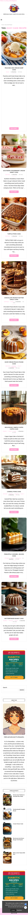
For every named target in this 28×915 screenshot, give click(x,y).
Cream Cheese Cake (18, 823)
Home (2, 24)
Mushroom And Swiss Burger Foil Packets (18, 839)
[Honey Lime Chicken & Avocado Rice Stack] (7, 800)
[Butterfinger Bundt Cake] (14, 599)
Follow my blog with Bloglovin (8, 0)
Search (5, 687)
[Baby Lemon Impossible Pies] (7, 858)
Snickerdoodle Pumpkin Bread (19, 810)
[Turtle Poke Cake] (14, 214)
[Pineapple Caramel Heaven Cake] (14, 534)
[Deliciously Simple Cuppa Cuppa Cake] (14, 408)
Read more (13, 128)
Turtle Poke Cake (14, 234)
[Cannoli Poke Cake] (14, 472)
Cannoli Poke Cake (14, 491)
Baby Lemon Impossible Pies (19, 853)
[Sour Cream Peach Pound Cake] (14, 342)
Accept (13, 910)
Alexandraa (14, 71)
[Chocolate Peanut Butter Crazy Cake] (14, 278)
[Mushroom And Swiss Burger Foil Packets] (7, 843)
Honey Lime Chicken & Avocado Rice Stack (18, 795)
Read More (19, 910)
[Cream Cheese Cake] (7, 829)
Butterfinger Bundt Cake (14, 618)
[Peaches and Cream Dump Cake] (14, 48)
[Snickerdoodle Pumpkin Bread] (7, 814)
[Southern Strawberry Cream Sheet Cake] (14, 151)
